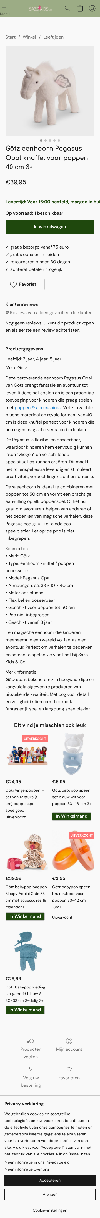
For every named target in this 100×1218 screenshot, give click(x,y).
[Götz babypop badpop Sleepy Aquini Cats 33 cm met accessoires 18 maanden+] (27, 851)
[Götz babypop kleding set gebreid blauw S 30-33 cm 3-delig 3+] (27, 951)
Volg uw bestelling (31, 1081)
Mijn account (69, 1049)
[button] (40, 8)
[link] (50, 1208)
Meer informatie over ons (26, 1169)
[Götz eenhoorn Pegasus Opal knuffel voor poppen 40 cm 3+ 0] (50, 91)
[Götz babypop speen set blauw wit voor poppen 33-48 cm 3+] (73, 754)
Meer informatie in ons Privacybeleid (37, 1162)
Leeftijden (53, 37)
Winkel (29, 37)
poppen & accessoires (38, 407)
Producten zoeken (30, 1052)
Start (11, 37)
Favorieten (69, 1078)
